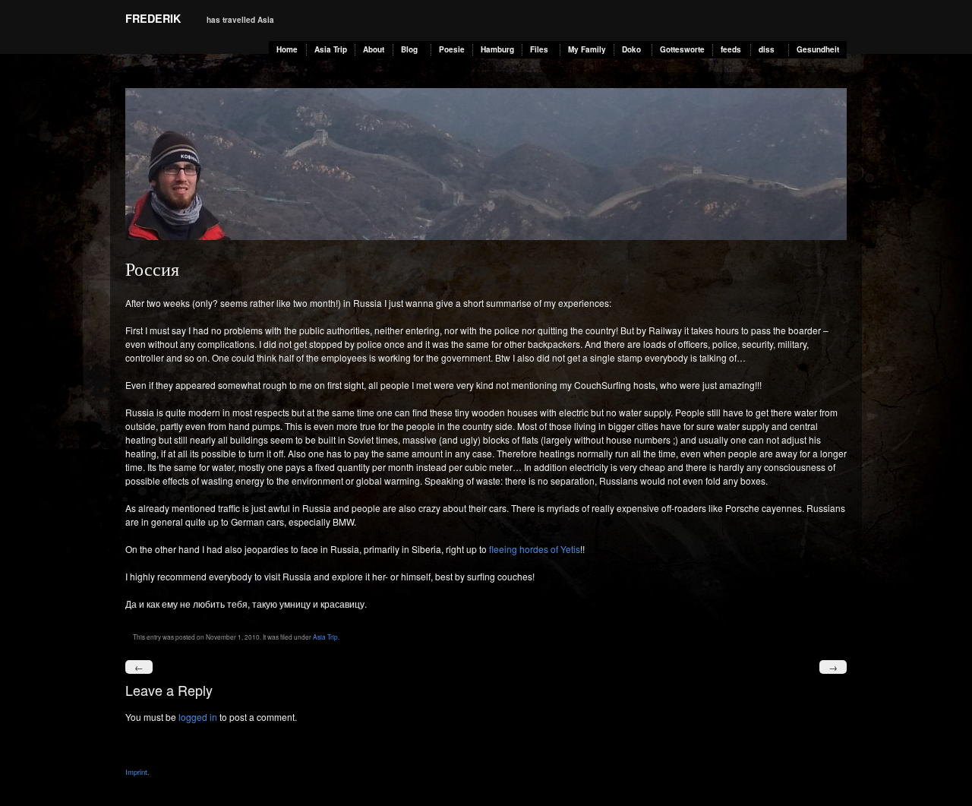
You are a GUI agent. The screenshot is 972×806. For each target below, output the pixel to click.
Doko (631, 49)
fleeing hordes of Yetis (534, 548)
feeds (731, 49)
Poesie (452, 49)
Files (539, 49)
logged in (197, 716)
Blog (409, 49)
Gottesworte (682, 49)
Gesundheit (818, 49)
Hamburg (497, 49)
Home (287, 49)
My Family (587, 49)
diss (767, 49)
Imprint (136, 771)
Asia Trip (330, 49)
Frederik (153, 18)
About (373, 49)
